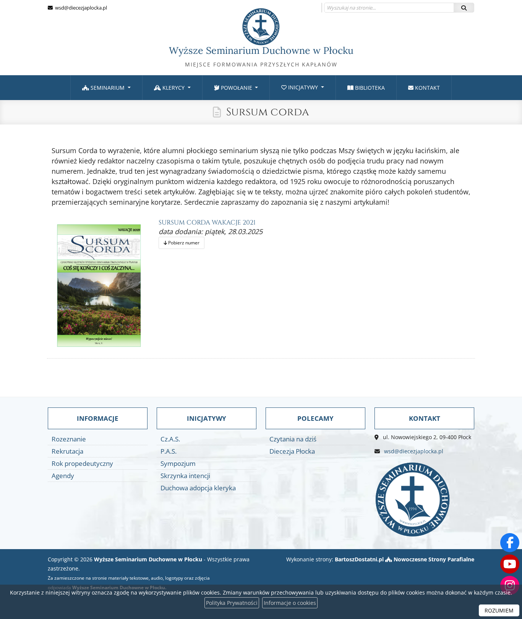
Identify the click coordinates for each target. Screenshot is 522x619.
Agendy (63, 475)
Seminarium (107, 87)
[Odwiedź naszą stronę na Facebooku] (509, 542)
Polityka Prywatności (232, 602)
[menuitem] (106, 87)
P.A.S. (168, 451)
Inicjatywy (303, 87)
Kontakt (426, 87)
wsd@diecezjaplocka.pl (80, 7)
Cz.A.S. (170, 439)
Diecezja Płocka (292, 451)
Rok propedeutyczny (82, 463)
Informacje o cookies (290, 602)
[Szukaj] (464, 8)
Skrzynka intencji (185, 475)
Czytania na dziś (292, 439)
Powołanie (236, 87)
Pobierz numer (183, 242)
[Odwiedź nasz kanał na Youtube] (509, 564)
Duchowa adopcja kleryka (198, 487)
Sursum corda (267, 112)
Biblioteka (369, 87)
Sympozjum (178, 463)
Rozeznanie (69, 439)
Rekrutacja (67, 451)
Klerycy (173, 87)
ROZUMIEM (499, 610)
